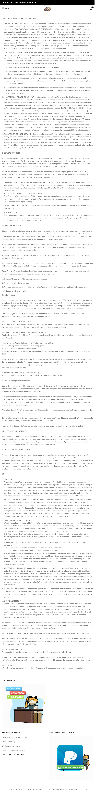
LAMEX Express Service (11, 746)
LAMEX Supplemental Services (13, 750)
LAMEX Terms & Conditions (13, 754)
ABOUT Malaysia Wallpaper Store (15, 737)
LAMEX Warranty (8, 742)
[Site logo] (47, 8)
